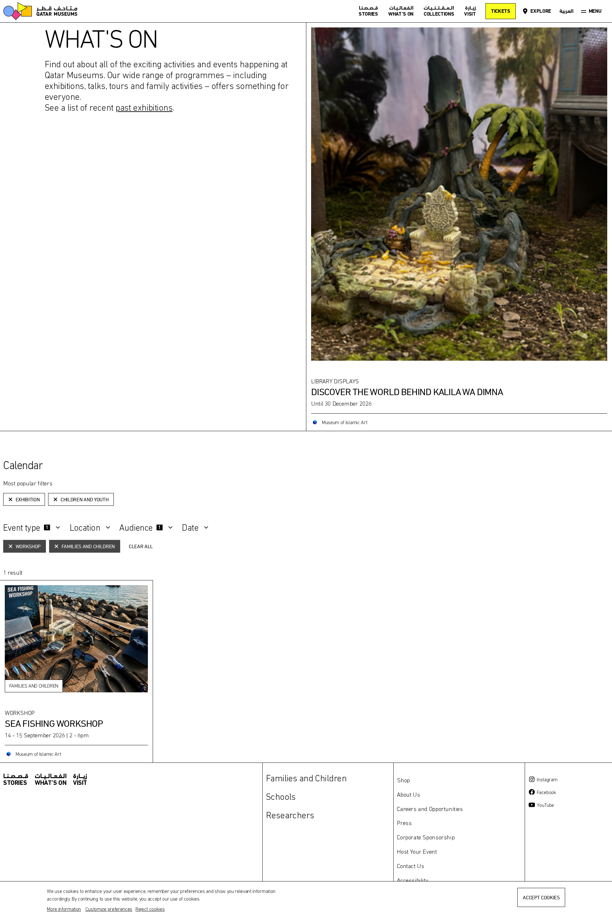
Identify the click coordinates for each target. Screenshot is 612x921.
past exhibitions (143, 107)
